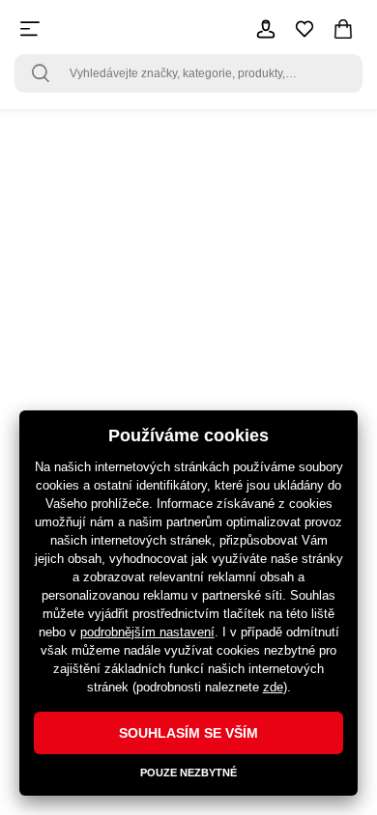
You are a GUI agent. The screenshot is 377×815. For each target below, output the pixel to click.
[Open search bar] (40, 73)
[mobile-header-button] (265, 29)
